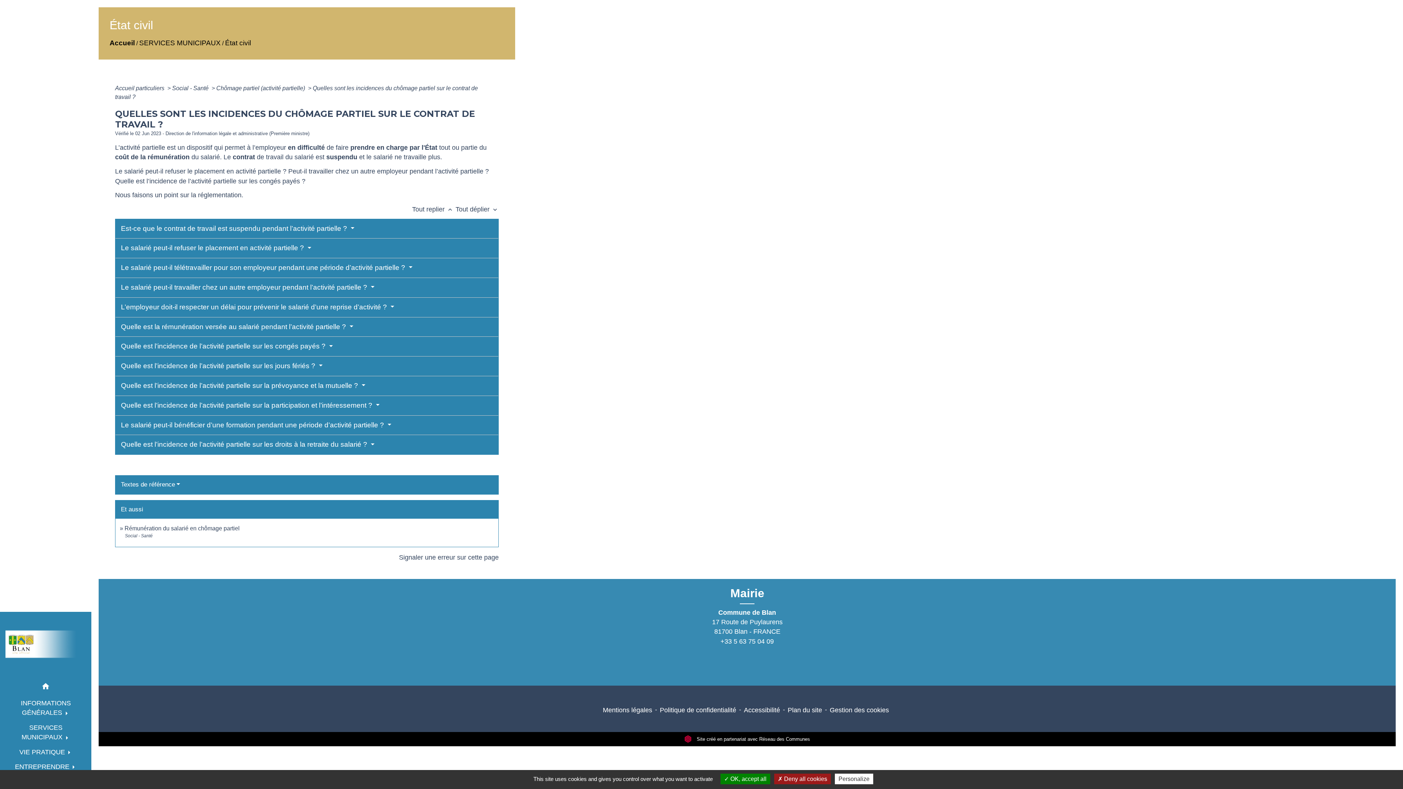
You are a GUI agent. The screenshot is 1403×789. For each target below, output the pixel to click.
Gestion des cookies (859, 710)
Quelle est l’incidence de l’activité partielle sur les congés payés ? (224, 346)
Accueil (122, 43)
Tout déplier (477, 209)
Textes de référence (148, 484)
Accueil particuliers (140, 88)
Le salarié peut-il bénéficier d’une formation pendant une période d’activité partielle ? (253, 425)
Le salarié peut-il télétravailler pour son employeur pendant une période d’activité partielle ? (264, 267)
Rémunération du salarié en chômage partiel (182, 528)
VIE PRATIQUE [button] (43, 752)
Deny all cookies (805, 779)
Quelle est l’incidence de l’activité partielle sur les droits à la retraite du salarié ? (245, 444)
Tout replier (433, 209)
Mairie (747, 593)
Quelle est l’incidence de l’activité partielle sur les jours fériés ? (219, 366)
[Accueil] (45, 644)
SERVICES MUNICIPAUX (180, 43)
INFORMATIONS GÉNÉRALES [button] (46, 708)
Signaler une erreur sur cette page (449, 557)
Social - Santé (191, 88)
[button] (45, 687)
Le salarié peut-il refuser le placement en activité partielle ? (213, 248)
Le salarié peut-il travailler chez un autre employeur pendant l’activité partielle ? (245, 287)
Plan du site (805, 710)
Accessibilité (762, 710)
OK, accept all (748, 779)
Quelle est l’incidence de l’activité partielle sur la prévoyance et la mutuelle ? (240, 385)
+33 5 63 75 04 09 (747, 641)
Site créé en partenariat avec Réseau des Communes (752, 739)
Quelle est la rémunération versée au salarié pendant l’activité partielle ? (234, 327)
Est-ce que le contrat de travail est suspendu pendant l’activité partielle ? (235, 228)
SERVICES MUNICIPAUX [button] (43, 732)
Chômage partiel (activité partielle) (261, 88)
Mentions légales (627, 710)
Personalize (854, 779)
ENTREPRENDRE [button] (43, 766)
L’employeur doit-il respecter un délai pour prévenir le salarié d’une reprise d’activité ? (255, 307)
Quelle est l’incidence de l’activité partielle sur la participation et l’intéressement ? (247, 405)
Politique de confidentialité (698, 710)
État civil (238, 43)
